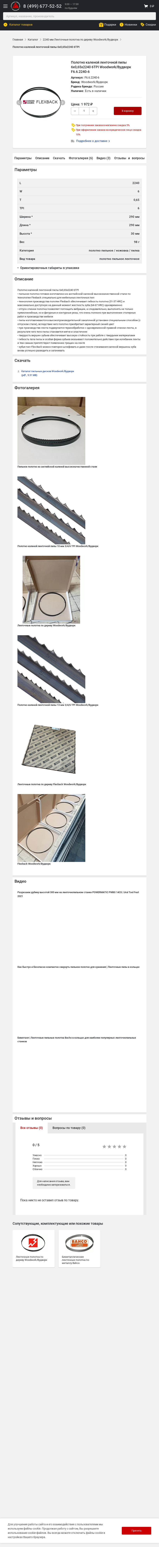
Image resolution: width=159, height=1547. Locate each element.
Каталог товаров (21, 24)
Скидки (151, 24)
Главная (18, 39)
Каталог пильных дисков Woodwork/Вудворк (47, 373)
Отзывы (120, 158)
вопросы (138, 158)
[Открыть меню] (5, 6)
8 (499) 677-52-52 (42, 6)
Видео (20, 881)
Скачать (59, 158)
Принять (136, 1530)
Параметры (23, 158)
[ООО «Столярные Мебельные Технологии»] (15, 10)
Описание (42, 158)
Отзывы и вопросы (33, 1118)
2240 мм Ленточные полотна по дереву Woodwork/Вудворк (80, 39)
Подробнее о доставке (92, 141)
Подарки (110, 24)
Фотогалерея (27, 387)
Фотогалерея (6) (81, 158)
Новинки (131, 24)
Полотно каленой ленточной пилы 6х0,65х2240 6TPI (46, 46)
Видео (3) (104, 158)
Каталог (33, 39)
